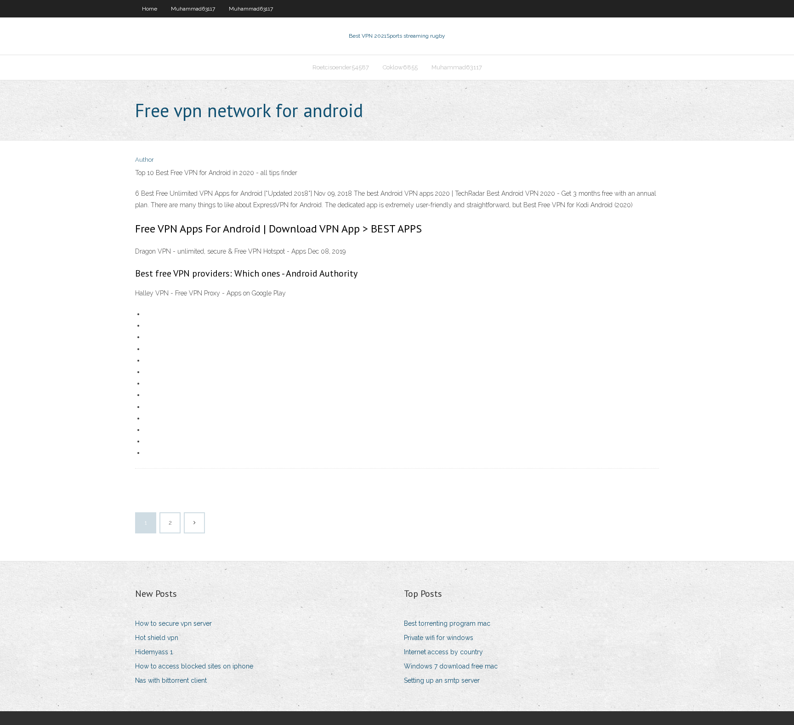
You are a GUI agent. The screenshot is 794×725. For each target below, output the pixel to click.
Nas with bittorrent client (171, 680)
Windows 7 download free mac (451, 666)
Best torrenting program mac (447, 623)
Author (144, 159)
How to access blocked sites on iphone (194, 666)
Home (149, 9)
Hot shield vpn (156, 637)
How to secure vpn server (173, 623)
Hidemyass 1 (154, 652)
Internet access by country (443, 652)
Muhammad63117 (193, 9)
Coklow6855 (400, 67)
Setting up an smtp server (442, 680)
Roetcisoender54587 (340, 67)
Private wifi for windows (438, 637)
